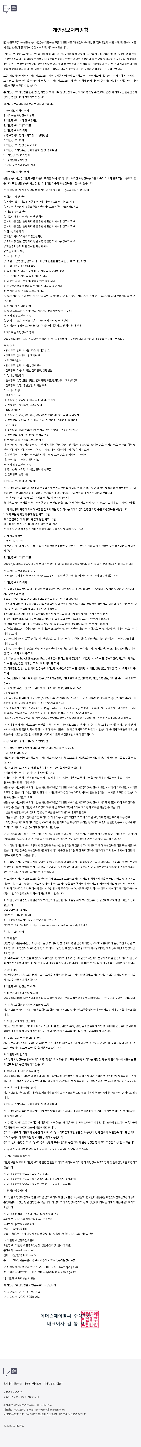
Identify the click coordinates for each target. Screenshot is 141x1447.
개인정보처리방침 (32, 1383)
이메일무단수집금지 (53, 1383)
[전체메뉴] (136, 10)
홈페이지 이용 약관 (12, 1383)
